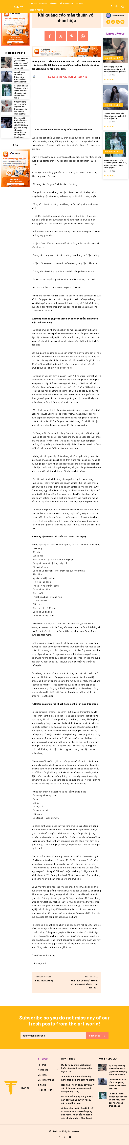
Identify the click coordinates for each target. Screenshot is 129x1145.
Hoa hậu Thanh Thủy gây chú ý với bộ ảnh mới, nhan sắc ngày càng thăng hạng (21, 91)
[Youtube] (122, 22)
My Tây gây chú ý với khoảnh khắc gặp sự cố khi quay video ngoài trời (21, 63)
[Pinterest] (72, 36)
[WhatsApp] (83, 36)
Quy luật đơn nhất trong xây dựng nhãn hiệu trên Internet (84, 984)
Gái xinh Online (112, 58)
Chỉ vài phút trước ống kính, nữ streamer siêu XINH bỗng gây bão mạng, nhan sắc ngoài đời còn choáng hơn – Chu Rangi (21, 127)
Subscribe (94, 1035)
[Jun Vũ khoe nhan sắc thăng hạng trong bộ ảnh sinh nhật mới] (6, 76)
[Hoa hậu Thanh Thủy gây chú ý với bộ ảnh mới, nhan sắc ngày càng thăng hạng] (6, 90)
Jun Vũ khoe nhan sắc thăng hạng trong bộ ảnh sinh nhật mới (20, 77)
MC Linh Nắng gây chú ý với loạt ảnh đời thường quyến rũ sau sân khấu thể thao (20, 107)
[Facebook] (111, 6)
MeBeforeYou (118, 15)
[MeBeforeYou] (109, 15)
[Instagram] (116, 6)
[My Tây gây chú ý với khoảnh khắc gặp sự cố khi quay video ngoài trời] (6, 62)
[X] (61, 36)
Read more (109, 79)
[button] (122, 6)
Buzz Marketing (44, 980)
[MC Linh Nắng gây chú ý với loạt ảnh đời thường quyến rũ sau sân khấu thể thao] (6, 106)
